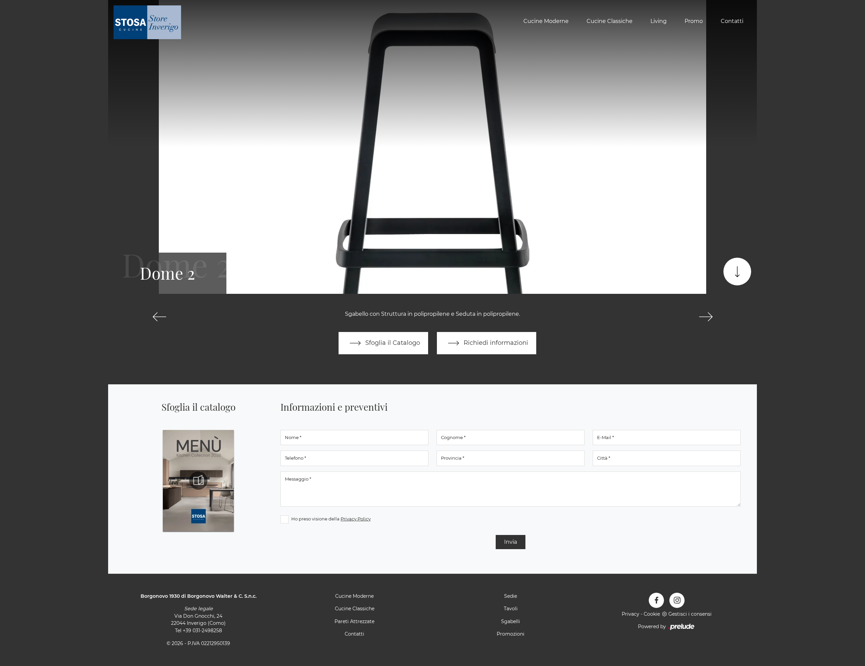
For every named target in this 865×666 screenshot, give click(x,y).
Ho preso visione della (331, 518)
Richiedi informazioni (495, 343)
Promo (694, 21)
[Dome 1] (159, 317)
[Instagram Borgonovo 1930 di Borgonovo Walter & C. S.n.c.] (677, 600)
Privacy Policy (356, 518)
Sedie (510, 596)
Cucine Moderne (546, 21)
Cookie (652, 614)
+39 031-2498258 (202, 630)
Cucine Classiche (610, 21)
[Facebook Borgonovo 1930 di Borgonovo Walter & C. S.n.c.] (656, 600)
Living (658, 21)
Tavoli (511, 609)
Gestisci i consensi (690, 614)
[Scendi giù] (737, 271)
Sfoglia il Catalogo (392, 343)
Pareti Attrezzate (354, 621)
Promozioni (510, 634)
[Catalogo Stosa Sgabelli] (198, 480)
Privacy (630, 614)
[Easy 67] (706, 317)
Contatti (732, 21)
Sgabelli (510, 621)
